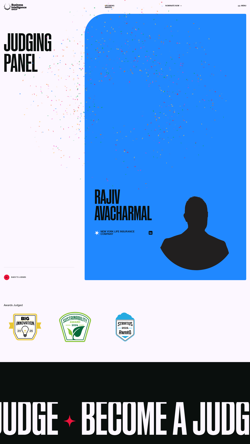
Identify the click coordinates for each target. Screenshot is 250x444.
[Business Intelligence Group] (15, 7)
